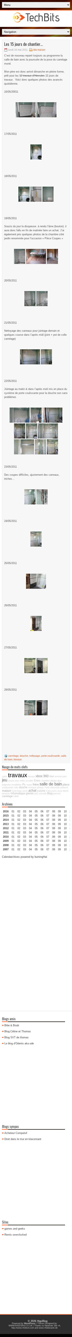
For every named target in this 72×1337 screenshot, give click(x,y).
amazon (6, 793)
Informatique (18, 793)
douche (24, 755)
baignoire (6, 784)
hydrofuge (17, 791)
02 (18, 811)
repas (29, 784)
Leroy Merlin (63, 791)
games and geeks (14, 1228)
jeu (4, 780)
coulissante (7, 787)
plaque (53, 780)
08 (53, 819)
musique (32, 787)
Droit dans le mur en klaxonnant (22, 1139)
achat (32, 790)
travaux (18, 759)
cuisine (41, 790)
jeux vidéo (20, 780)
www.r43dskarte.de (48, 1328)
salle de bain (51, 784)
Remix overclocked (15, 1234)
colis (16, 787)
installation (17, 784)
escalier (29, 780)
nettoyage (34, 755)
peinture (64, 787)
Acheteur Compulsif (15, 1133)
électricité (55, 787)
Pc (24, 784)
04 (30, 811)
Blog (49, 793)
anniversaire (61, 776)
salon (4, 776)
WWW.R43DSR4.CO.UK (20, 1325)
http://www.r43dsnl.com (22, 1328)
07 (47, 819)
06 (42, 819)
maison (6, 790)
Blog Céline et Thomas (17, 1031)
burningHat (41, 856)
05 (36, 824)
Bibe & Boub (11, 1025)
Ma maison (39, 49)
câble (16, 796)
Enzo (37, 780)
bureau (31, 776)
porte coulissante (50, 755)
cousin (11, 780)
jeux (60, 780)
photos (40, 787)
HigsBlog (42, 1321)
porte (25, 791)
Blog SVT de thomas (16, 1037)
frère (36, 784)
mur (51, 776)
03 (24, 811)
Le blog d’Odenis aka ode (19, 1043)
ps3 (36, 793)
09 (59, 815)
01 (13, 811)
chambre (45, 780)
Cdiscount (51, 791)
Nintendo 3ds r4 (52, 1325)
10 (65, 828)
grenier (30, 793)
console (42, 793)
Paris (47, 787)
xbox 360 (42, 776)
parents (57, 793)
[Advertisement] (36, 898)
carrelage (13, 755)
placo (66, 784)
